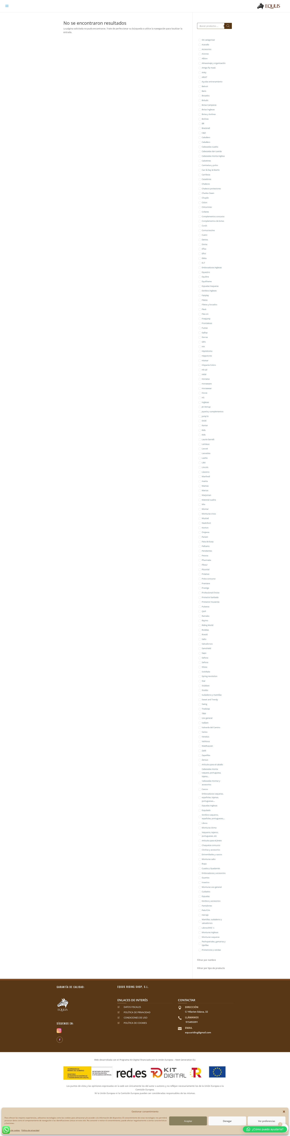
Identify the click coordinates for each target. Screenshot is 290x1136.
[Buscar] (228, 26)
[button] (283, 1111)
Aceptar (188, 1121)
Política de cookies (12, 1130)
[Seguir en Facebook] (60, 1040)
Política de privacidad (30, 1130)
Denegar (227, 1121)
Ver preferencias (266, 1121)
